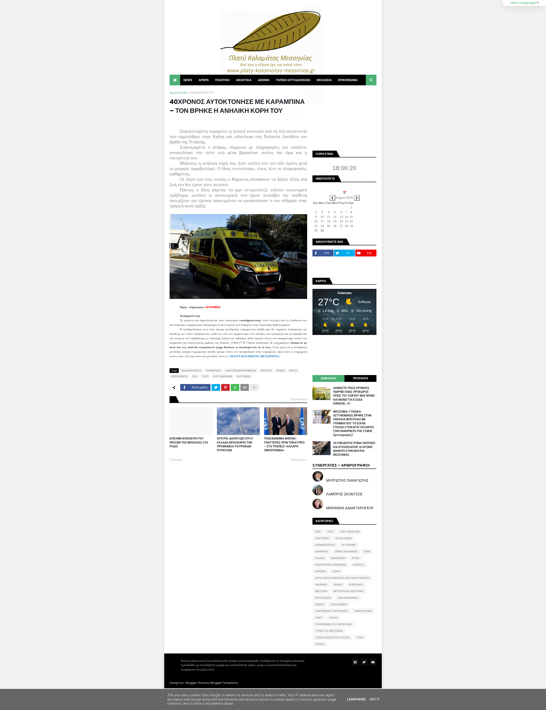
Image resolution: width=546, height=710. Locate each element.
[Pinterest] (225, 387)
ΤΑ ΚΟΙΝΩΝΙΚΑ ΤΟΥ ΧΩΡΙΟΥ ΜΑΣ (333, 624)
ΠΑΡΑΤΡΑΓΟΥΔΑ (363, 611)
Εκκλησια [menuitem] (324, 80)
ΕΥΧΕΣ (356, 558)
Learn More (356, 699)
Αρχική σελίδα (178, 93)
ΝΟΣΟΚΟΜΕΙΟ (179, 376)
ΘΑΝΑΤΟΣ (266, 370)
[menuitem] (175, 80)
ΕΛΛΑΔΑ (319, 558)
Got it (375, 699)
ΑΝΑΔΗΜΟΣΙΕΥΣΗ (202, 93)
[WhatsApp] (235, 387)
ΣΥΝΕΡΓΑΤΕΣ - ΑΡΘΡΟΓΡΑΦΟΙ (341, 465)
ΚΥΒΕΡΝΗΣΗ (356, 584)
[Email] (244, 387)
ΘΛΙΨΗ (336, 571)
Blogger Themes (197, 683)
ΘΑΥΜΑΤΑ (320, 571)
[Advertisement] (344, 117)
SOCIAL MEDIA (343, 538)
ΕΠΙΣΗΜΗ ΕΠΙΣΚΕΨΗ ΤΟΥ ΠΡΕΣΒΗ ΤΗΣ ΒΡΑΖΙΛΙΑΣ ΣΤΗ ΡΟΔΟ (189, 442)
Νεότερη (177, 460)
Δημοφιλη (328, 378)
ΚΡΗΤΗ (293, 370)
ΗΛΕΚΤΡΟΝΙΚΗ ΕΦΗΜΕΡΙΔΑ (240, 370)
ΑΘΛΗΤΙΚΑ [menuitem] (243, 80)
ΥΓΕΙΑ (360, 637)
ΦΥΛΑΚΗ (320, 644)
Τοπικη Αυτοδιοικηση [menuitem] (293, 80)
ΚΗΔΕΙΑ (280, 370)
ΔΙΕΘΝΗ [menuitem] (263, 80)
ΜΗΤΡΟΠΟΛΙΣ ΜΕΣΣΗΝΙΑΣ (349, 591)
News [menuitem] (187, 80)
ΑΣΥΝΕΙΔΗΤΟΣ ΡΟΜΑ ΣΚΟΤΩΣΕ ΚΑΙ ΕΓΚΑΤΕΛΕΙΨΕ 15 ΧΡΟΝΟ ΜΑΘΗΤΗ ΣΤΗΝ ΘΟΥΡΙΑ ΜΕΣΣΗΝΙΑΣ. (354, 449)
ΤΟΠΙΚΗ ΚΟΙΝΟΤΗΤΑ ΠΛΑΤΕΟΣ (332, 637)
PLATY (205, 376)
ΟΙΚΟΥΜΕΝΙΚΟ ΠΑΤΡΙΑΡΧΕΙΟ (331, 611)
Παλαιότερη (298, 460)
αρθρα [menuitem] (204, 80)
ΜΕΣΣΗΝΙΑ (321, 591)
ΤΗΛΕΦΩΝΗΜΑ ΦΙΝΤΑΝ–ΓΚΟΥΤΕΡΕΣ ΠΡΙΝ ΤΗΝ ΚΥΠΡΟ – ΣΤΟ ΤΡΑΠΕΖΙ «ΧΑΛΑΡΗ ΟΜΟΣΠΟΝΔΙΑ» (284, 444)
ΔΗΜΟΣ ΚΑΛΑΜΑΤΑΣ (346, 551)
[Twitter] (216, 387)
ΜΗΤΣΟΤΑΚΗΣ (323, 597)
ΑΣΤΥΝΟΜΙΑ (349, 545)
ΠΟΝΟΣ (333, 617)
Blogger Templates (224, 683)
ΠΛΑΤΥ (319, 617)
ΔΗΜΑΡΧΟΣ (321, 551)
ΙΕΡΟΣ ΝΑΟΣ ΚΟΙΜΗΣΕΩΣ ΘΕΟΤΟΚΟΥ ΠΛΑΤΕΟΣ (342, 578)
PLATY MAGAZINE (222, 376)
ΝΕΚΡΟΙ (319, 604)
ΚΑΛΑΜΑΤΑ (321, 584)
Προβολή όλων (298, 399)
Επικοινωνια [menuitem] (348, 80)
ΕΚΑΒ (367, 551)
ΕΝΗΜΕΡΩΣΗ (213, 370)
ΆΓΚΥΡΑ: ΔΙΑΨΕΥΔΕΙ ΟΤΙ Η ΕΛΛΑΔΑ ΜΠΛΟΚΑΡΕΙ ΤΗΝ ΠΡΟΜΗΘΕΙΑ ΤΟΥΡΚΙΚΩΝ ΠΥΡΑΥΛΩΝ (235, 444)
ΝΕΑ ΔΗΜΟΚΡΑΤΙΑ (348, 597)
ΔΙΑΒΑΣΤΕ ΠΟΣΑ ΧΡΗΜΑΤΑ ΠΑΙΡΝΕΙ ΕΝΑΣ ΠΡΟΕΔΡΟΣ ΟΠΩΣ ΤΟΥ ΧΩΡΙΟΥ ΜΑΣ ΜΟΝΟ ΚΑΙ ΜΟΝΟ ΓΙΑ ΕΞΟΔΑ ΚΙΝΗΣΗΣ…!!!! (354, 396)
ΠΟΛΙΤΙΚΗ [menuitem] (222, 80)
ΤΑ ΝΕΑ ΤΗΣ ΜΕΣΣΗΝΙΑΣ (329, 631)
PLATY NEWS (243, 376)
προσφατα (360, 378)
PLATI (195, 376)
